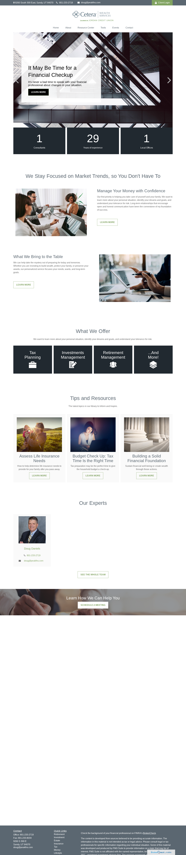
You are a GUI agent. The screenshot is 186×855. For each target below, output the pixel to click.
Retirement (59, 834)
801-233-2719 (66, 2)
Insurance (58, 843)
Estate (57, 840)
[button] (56, 28)
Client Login (164, 2)
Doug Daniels (32, 548)
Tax (55, 847)
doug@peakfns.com (90, 2)
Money (57, 850)
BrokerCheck (149, 833)
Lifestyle (58, 853)
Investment (59, 837)
